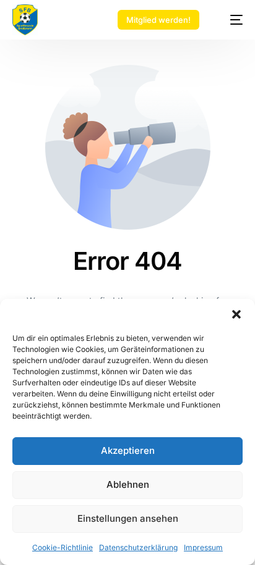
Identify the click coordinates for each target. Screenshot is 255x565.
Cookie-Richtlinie (62, 547)
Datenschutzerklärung (138, 547)
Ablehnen (127, 484)
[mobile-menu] (230, 19)
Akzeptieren (128, 450)
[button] (236, 314)
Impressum (203, 547)
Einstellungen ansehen (127, 518)
